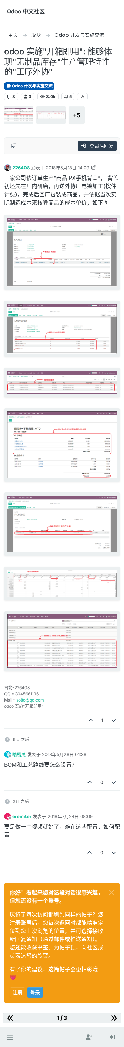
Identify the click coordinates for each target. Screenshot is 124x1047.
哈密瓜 (19, 754)
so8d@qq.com (30, 700)
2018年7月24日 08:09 (70, 816)
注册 (17, 992)
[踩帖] (114, 720)
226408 (21, 167)
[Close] (111, 892)
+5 (76, 115)
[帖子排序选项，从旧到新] (13, 146)
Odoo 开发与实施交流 (32, 85)
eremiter (21, 816)
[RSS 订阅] (82, 96)
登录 (35, 992)
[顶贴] (90, 720)
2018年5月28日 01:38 (64, 754)
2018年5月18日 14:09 (67, 167)
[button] (10, 1037)
